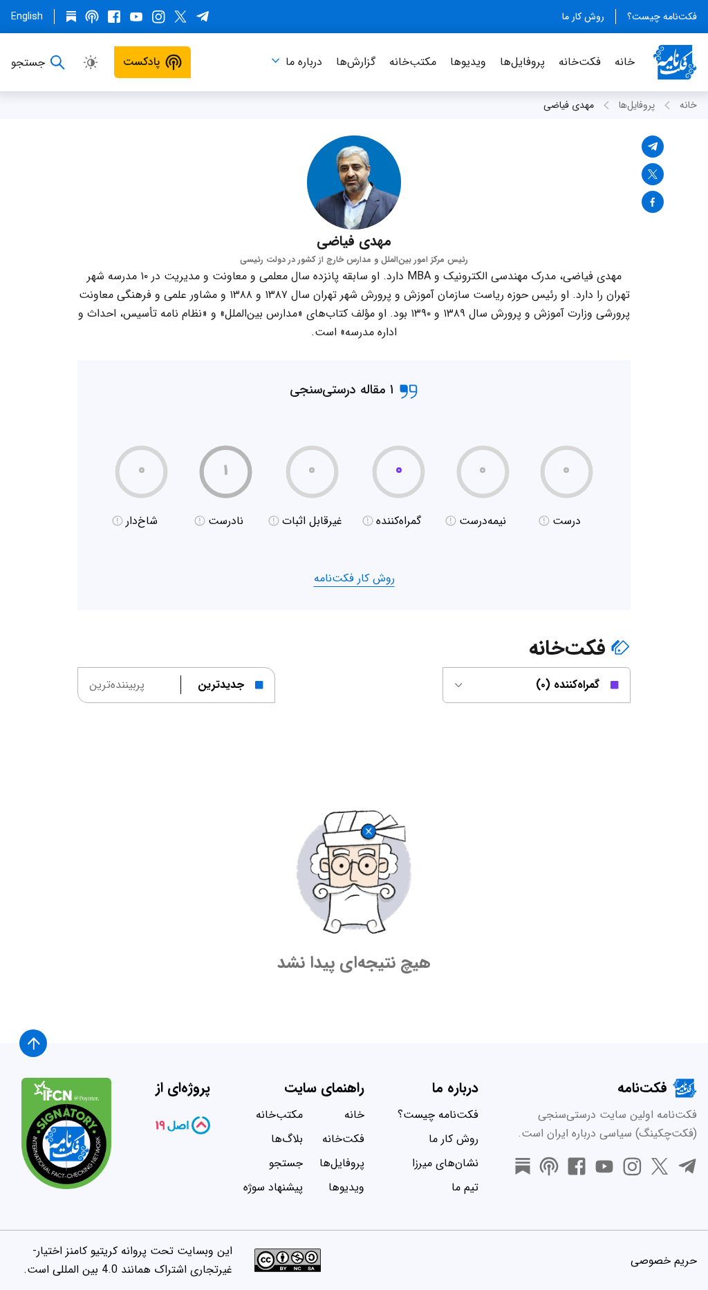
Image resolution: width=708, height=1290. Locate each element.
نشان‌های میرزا (445, 1163)
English (27, 16)
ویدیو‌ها (468, 62)
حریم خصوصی (664, 1260)
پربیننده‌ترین (117, 684)
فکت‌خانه (580, 62)
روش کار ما (583, 16)
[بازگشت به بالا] (33, 1043)
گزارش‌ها (355, 62)
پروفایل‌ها (522, 62)
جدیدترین (221, 684)
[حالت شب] (90, 62)
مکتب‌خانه (412, 62)
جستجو (286, 1163)
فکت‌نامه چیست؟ (662, 16)
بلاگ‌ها (287, 1139)
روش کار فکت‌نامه (354, 578)
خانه (625, 62)
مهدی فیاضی (568, 105)
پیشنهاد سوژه (273, 1187)
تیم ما (464, 1187)
